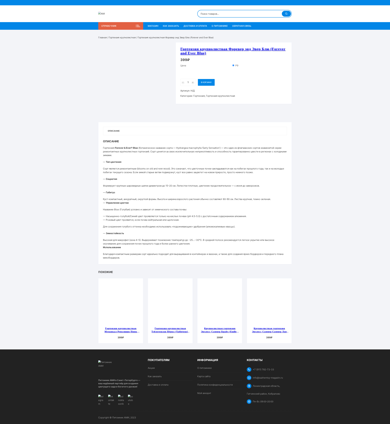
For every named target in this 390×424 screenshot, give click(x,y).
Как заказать (171, 26)
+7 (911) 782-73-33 (263, 369)
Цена (183, 65)
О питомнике (220, 26)
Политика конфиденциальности (215, 384)
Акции (151, 368)
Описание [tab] (114, 131)
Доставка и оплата (195, 26)
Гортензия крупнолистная (122, 37)
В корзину (206, 82)
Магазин (153, 26)
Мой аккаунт (204, 393)
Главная (102, 37)
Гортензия (199, 95)
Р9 (236, 65)
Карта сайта (203, 376)
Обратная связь (241, 26)
